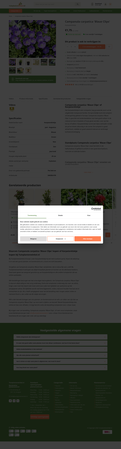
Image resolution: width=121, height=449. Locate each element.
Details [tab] (60, 215)
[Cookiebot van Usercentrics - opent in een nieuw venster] (92, 209)
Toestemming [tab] (32, 215)
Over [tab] (88, 215)
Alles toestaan (87, 238)
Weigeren (33, 238)
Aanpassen (59, 238)
